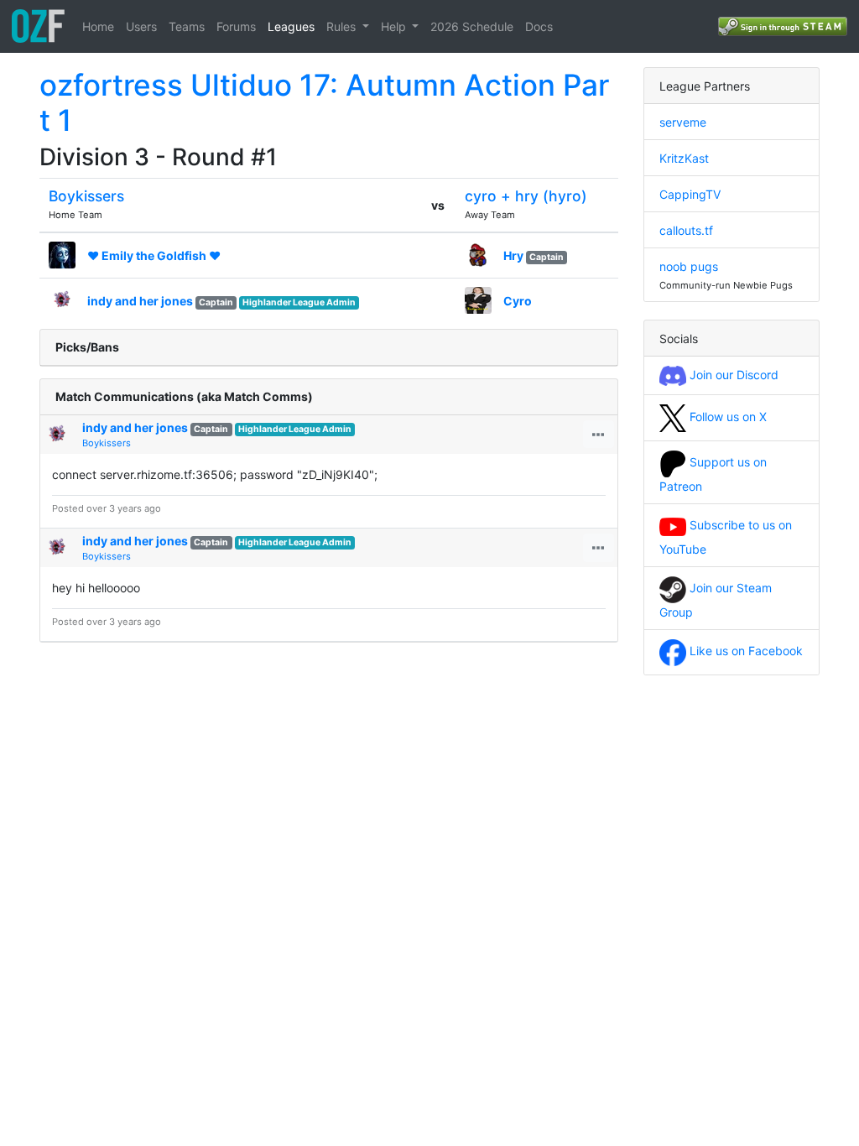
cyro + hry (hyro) (526, 196)
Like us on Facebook (744, 650)
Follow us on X (726, 416)
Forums (236, 26)
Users (141, 26)
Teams (187, 26)
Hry (513, 255)
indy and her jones (140, 301)
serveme (682, 122)
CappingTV (690, 194)
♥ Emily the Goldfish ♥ (154, 255)
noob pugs (688, 266)
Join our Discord (732, 374)
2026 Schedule (471, 26)
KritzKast (684, 158)
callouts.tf (686, 230)
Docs (539, 26)
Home (98, 26)
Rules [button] (342, 26)
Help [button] (395, 26)
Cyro (517, 301)
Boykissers (86, 196)
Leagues (291, 26)
